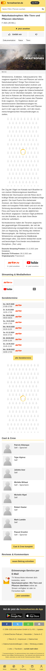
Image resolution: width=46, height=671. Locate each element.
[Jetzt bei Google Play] (14, 615)
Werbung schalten (36, 644)
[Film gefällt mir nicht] (36, 34)
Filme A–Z (12, 639)
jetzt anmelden (23, 596)
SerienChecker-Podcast (13, 634)
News (4, 669)
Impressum (22, 639)
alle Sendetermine (23, 358)
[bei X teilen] (18, 624)
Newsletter (28, 634)
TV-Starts (32, 669)
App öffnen (35, 3)
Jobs (26, 644)
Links (10, 649)
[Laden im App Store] (33, 615)
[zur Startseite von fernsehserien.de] (3, 3)
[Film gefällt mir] (14, 34)
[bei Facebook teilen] (7, 624)
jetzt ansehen (24, 29)
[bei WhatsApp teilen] (28, 624)
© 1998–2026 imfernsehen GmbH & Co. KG (19, 629)
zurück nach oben (31, 649)
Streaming (23, 669)
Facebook (18, 649)
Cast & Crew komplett (23, 547)
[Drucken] (39, 624)
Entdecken (14, 669)
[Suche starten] (43, 9)
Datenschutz (33, 639)
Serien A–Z (38, 634)
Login (41, 669)
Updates (40, 629)
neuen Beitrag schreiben (23, 561)
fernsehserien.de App (31, 609)
